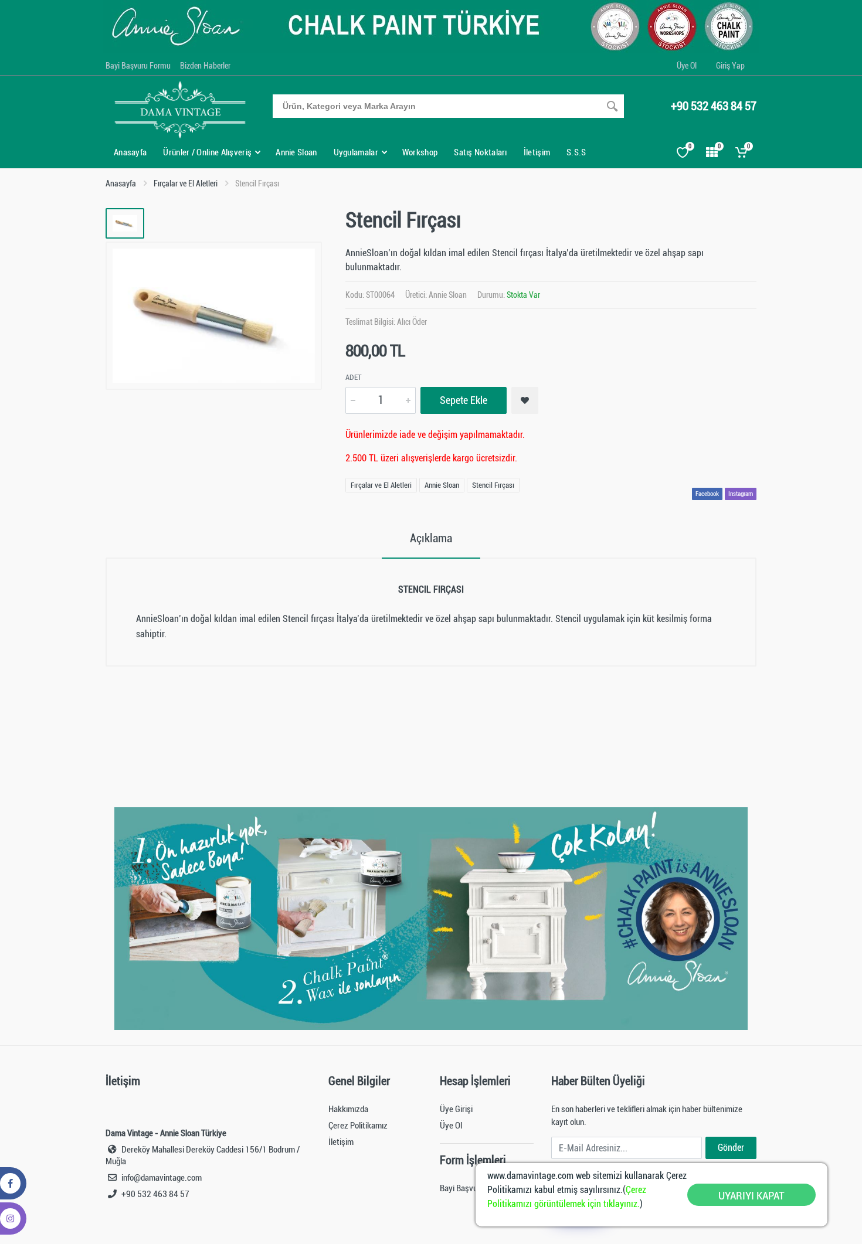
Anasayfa (121, 183)
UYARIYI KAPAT (751, 1195)
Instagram (740, 494)
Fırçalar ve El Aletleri (186, 183)
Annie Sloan (448, 295)
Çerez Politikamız (358, 1125)
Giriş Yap (730, 65)
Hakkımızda (348, 1109)
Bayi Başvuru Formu (138, 66)
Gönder (731, 1147)
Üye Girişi (456, 1109)
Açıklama (431, 538)
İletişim (341, 1142)
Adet (353, 377)
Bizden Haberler (205, 66)
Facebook (707, 494)
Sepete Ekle (463, 400)
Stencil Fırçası (493, 485)
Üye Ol (687, 65)
